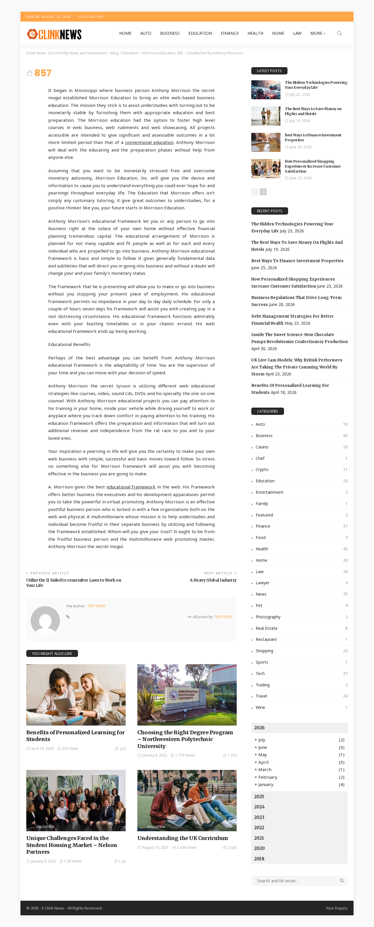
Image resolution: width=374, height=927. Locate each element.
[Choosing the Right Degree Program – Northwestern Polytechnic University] (187, 695)
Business (170, 33)
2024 (259, 807)
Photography (302, 617)
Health (255, 33)
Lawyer (302, 582)
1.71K (232, 755)
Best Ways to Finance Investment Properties (297, 260)
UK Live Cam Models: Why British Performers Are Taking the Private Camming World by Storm (296, 367)
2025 (259, 796)
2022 (259, 827)
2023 (259, 817)
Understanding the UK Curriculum (182, 838)
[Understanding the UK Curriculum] (187, 800)
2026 (259, 728)
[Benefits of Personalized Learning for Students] (76, 695)
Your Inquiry (90, 17)
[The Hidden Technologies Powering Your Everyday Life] (265, 89)
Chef (302, 458)
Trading (302, 685)
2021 (259, 838)
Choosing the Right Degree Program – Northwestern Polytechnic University (185, 739)
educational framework (131, 487)
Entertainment (302, 492)
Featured (302, 515)
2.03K (232, 847)
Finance (230, 33)
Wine (302, 707)
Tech (302, 673)
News (302, 594)
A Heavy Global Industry (213, 580)
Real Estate (302, 628)
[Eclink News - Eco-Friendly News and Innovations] (54, 33)
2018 (259, 859)
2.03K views (187, 847)
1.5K (122, 861)
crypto (302, 469)
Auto (145, 33)
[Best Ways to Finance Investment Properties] (265, 142)
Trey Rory (96, 605)
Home (125, 33)
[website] (68, 616)
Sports (302, 662)
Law (297, 33)
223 (123, 748)
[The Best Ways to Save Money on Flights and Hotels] (265, 116)
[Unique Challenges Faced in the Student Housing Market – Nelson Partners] (76, 800)
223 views (70, 748)
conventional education (149, 142)
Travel (302, 696)
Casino (302, 447)
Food (302, 537)
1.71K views (185, 755)
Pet (302, 605)
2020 (259, 848)
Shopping (302, 650)
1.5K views (73, 861)
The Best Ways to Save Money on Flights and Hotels (313, 111)
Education (200, 33)
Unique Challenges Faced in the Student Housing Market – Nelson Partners (71, 845)
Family (302, 503)
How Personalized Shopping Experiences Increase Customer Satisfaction (313, 166)
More (316, 33)
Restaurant (302, 639)
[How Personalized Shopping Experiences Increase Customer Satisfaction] (265, 168)
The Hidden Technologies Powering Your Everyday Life (316, 85)
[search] (339, 33)
